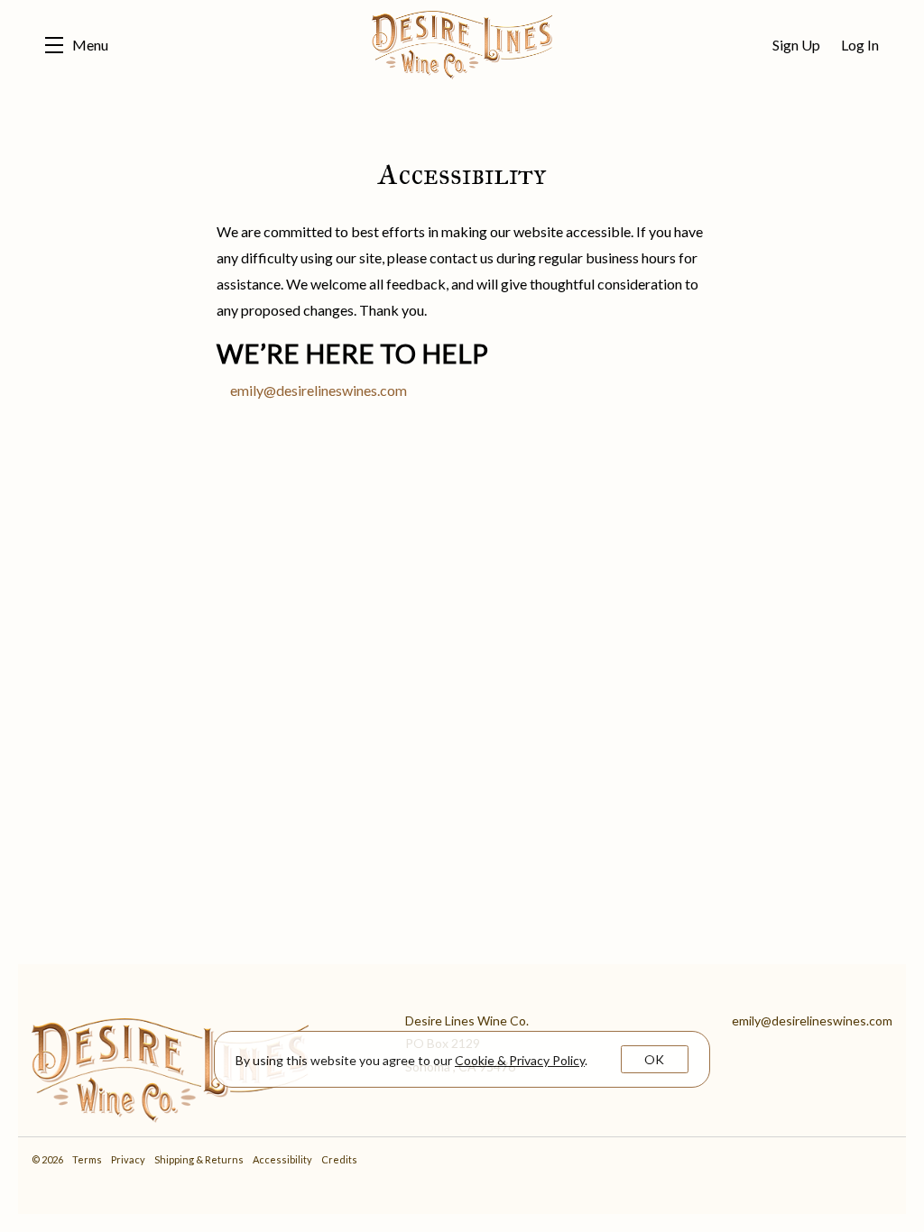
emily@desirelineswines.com (318, 390)
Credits (339, 1159)
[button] (76, 45)
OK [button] (654, 1059)
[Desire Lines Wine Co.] (205, 1066)
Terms (88, 1159)
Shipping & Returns (199, 1159)
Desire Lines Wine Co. (462, 45)
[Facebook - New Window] (888, 1159)
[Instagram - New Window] (880, 1159)
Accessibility (283, 1159)
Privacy (129, 1159)
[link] (520, 1060)
